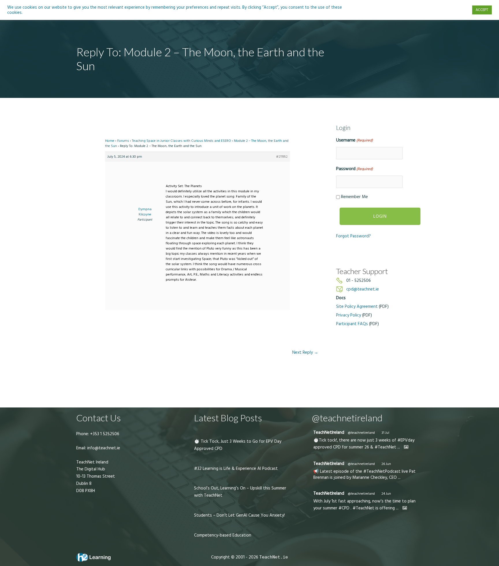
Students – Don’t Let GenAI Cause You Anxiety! (239, 515)
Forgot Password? (353, 236)
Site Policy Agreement (357, 307)
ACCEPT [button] (482, 9)
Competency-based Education (222, 535)
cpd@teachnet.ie (362, 289)
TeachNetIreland (328, 432)
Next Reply (305, 352)
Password (354, 168)
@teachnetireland (361, 432)
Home (109, 140)
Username (354, 140)
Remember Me (354, 197)
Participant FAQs (352, 324)
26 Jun (386, 463)
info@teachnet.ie (103, 448)
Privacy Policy (348, 315)
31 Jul (385, 432)
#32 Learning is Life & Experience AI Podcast (236, 469)
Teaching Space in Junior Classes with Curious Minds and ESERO (181, 140)
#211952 (282, 156)
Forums (123, 140)
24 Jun (386, 493)
